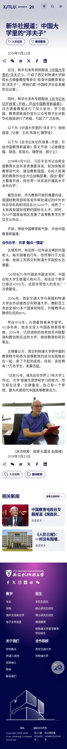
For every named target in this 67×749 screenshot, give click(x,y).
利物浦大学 (41, 655)
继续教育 (40, 621)
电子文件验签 (14, 621)
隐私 (22, 728)
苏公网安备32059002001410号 (52, 736)
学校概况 (11, 649)
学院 (8, 608)
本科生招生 (41, 601)
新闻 (8, 669)
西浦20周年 (13, 655)
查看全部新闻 (53, 496)
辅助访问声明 (40, 728)
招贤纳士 (11, 662)
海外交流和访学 (15, 615)
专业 (8, 601)
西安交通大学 (43, 649)
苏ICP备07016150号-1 (38, 736)
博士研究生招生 (44, 615)
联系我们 (11, 676)
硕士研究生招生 (44, 608)
